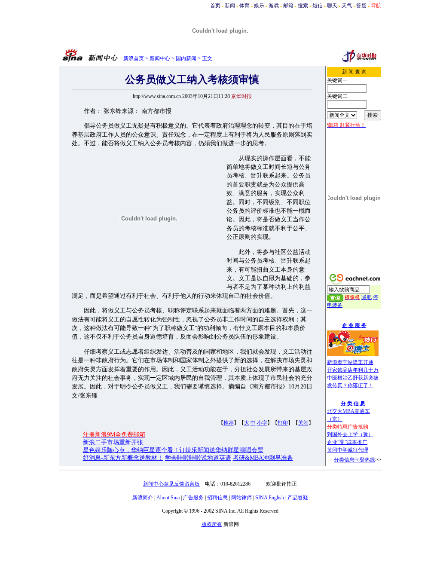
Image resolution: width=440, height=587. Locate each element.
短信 (317, 6)
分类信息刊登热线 (354, 460)
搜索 (303, 6)
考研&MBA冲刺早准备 (263, 458)
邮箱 (288, 6)
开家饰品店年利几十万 (353, 370)
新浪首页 (133, 58)
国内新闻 (186, 58)
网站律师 (241, 498)
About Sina (168, 498)
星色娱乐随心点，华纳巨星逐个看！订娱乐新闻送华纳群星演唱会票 (173, 450)
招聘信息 (217, 498)
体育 (244, 6)
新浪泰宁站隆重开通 (350, 362)
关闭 (303, 423)
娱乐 (259, 6)
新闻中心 (160, 58)
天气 (347, 6)
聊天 (332, 6)
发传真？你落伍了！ (350, 385)
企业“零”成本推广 (347, 442)
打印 (283, 423)
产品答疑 (297, 498)
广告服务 (193, 498)
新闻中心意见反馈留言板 (171, 484)
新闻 (230, 6)
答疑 (361, 6)
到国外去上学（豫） (350, 434)
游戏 (274, 6)
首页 (215, 6)
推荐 (228, 423)
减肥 (366, 297)
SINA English (269, 498)
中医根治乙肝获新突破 (353, 378)
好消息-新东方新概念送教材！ (123, 458)
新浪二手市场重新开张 (113, 442)
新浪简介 (142, 498)
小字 (262, 423)
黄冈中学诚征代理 (347, 450)
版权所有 (212, 524)
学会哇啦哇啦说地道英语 (198, 458)
